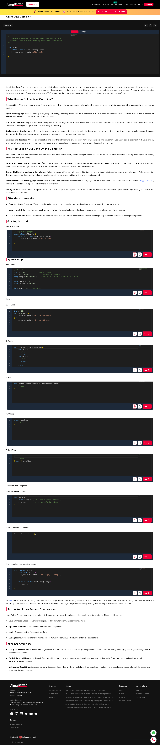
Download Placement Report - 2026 (111, 12)
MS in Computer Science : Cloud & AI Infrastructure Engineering (88, 694)
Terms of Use (14, 727)
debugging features (145, 181)
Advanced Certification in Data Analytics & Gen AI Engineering (87, 704)
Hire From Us (53, 694)
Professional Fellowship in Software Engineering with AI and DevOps (89, 700)
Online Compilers (125, 700)
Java (10, 600)
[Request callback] (153, 740)
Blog (121, 690)
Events (121, 694)
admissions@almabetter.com (20, 692)
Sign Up (139, 690)
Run (73, 32)
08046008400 (16, 695)
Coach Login (141, 697)
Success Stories (55, 690)
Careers (52, 697)
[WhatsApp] (153, 733)
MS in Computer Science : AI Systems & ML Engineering (85, 690)
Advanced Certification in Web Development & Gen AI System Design (90, 707)
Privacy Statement (16, 724)
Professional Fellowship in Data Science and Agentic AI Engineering (89, 697)
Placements (123, 697)
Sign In (149, 4)
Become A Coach (142, 694)
